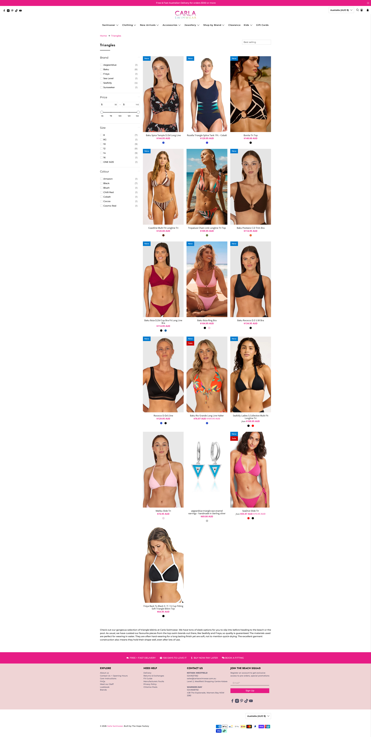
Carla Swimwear (115, 726)
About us (104, 673)
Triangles (116, 36)
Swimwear (108, 25)
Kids (246, 25)
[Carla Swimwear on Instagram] (9, 11)
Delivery (147, 673)
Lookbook (104, 687)
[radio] (163, 143)
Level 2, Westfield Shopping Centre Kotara (207, 681)
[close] (368, 3)
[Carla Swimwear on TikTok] (17, 11)
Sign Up (250, 690)
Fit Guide (147, 678)
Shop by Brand (212, 25)
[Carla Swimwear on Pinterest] (13, 11)
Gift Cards (262, 25)
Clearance (234, 25)
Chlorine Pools (150, 687)
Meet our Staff (107, 684)
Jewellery (190, 25)
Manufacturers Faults (153, 681)
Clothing (127, 25)
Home (103, 36)
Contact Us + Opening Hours (114, 676)
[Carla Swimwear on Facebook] (5, 11)
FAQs (102, 681)
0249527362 (192, 676)
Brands (103, 690)
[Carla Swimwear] (186, 14)
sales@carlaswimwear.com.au (201, 678)
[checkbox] (120, 65)
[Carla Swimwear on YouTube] (21, 11)
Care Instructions (108, 678)
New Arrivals (148, 25)
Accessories (170, 25)
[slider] (101, 112)
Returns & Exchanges (153, 676)
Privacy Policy (150, 684)
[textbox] (110, 104)
